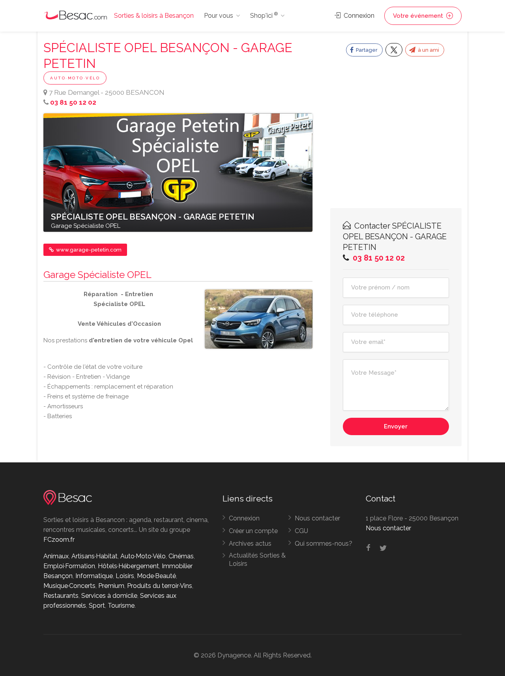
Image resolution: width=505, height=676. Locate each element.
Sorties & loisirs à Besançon (154, 15)
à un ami (428, 50)
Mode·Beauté (156, 576)
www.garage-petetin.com (88, 250)
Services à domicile (109, 595)
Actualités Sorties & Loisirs (257, 559)
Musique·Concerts (69, 586)
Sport (97, 605)
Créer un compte (253, 531)
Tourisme (121, 605)
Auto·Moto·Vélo (75, 78)
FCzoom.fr (59, 539)
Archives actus (250, 543)
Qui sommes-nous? (323, 543)
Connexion (358, 15)
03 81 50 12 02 (73, 102)
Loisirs (125, 576)
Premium (111, 586)
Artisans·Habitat (94, 556)
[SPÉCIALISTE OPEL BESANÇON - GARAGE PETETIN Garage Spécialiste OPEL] (177, 172)
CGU (301, 531)
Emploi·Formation (69, 566)
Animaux (56, 556)
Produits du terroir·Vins (159, 586)
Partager (366, 50)
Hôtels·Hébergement (128, 566)
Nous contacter (317, 518)
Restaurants (61, 595)
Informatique (94, 576)
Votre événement (419, 15)
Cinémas (181, 556)
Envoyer (396, 426)
